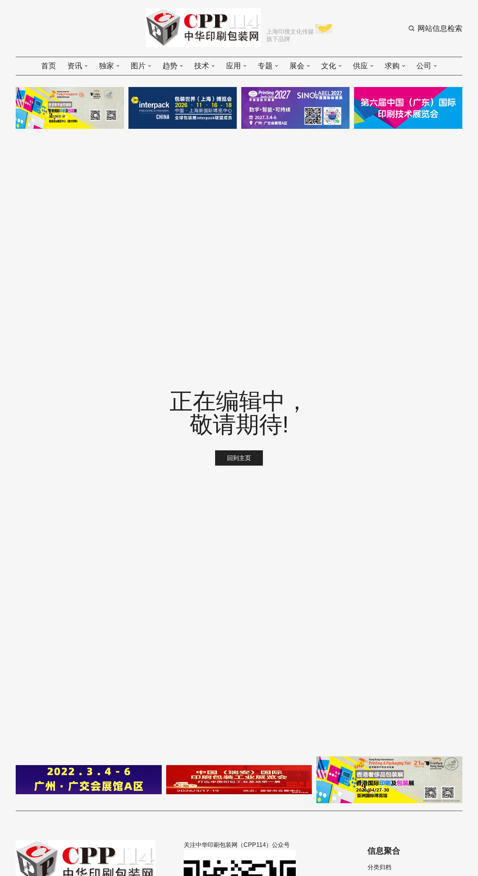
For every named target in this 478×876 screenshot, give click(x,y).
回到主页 (239, 458)
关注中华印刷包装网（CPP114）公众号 (237, 845)
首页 (48, 65)
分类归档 (379, 867)
